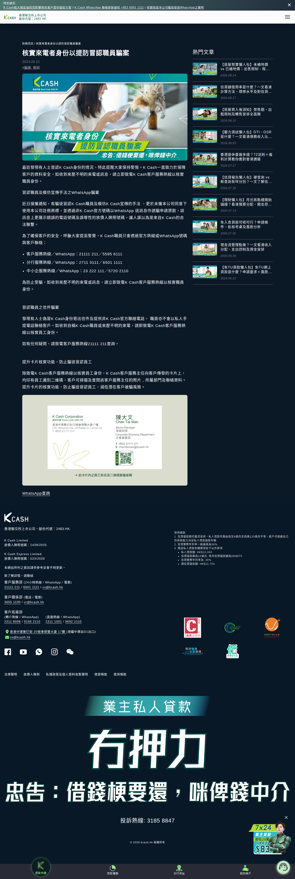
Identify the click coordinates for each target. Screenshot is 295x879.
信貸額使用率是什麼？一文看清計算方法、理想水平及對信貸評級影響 (246, 89)
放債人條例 (32, 674)
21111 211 (12, 587)
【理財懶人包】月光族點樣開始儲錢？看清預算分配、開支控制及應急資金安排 (246, 202)
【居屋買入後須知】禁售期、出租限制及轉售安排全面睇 (246, 112)
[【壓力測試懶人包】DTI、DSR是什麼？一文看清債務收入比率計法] (205, 136)
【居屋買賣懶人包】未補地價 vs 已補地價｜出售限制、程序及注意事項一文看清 (245, 67)
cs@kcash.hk (53, 587)
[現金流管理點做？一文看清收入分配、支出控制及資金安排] (205, 249)
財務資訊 (27, 43)
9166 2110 (32, 621)
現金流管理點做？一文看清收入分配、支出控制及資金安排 (246, 247)
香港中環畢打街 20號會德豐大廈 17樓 (53, 631)
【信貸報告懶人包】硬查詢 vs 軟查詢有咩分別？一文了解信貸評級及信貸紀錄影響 (246, 179)
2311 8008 (12, 621)
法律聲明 (10, 674)
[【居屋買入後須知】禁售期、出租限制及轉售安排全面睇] (205, 114)
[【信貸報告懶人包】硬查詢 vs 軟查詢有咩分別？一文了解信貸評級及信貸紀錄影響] (205, 181)
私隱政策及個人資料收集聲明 (67, 674)
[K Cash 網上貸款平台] (10, 17)
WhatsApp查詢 (36, 493)
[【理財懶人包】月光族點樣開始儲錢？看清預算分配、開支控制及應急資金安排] (205, 204)
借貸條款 (100, 674)
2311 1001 (54, 621)
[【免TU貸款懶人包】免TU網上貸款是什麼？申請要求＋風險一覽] (205, 271)
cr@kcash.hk (34, 602)
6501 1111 (31, 587)
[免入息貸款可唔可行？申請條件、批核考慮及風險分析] (205, 226)
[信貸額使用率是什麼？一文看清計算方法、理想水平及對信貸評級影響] (205, 91)
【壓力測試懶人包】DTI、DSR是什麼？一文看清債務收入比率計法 (246, 134)
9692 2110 (73, 621)
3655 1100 (12, 602)
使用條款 (120, 674)
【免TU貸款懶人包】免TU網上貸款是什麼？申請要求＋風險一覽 (246, 270)
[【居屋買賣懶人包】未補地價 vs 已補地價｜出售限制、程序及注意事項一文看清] (205, 69)
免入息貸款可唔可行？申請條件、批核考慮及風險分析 (244, 225)
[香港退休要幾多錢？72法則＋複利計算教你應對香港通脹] (205, 159)
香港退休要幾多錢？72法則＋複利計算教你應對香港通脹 (246, 157)
